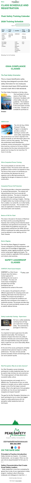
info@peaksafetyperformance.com (15, 441)
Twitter (15, 447)
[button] (13, 30)
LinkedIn (12, 447)
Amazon (3, 111)
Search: (13, 25)
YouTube (19, 447)
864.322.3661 (15, 443)
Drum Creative (19, 480)
